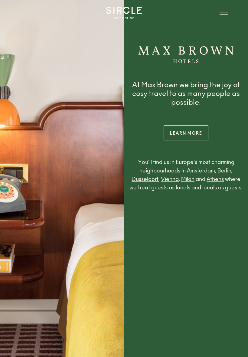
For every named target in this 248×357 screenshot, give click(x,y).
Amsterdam (201, 171)
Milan (187, 179)
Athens (215, 179)
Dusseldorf (145, 179)
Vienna (170, 179)
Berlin (224, 171)
